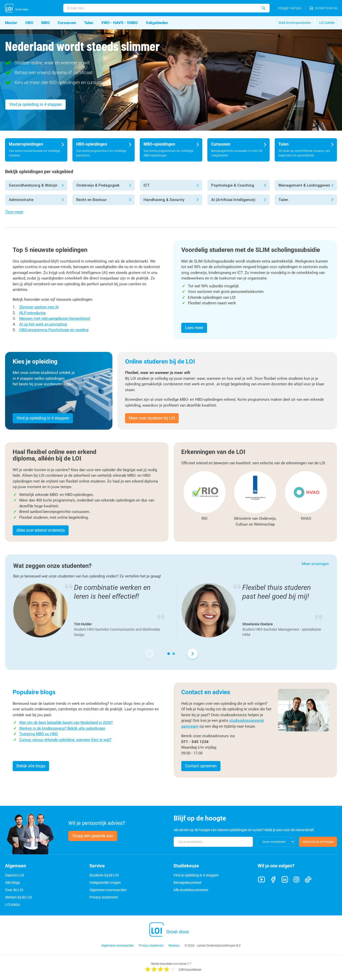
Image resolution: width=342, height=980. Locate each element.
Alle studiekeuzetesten (190, 890)
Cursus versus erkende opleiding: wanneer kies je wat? (65, 739)
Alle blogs (12, 883)
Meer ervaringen (315, 564)
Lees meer (194, 327)
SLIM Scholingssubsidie (294, 23)
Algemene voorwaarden (108, 890)
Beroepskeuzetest (187, 883)
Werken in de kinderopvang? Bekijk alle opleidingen (62, 728)
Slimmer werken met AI (39, 307)
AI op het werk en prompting (43, 324)
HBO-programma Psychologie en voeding (53, 330)
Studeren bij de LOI (104, 875)
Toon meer (14, 212)
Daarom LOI (14, 875)
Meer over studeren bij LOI (152, 418)
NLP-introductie (32, 313)
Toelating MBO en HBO (38, 734)
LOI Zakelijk (327, 23)
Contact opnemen (201, 766)
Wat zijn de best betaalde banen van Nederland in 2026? (66, 722)
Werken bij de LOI (18, 897)
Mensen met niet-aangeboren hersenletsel (54, 318)
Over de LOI (14, 890)
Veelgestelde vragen (105, 883)
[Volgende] (193, 654)
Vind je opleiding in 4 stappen (35, 104)
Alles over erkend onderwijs (40, 530)
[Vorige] (150, 654)
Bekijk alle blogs (30, 766)
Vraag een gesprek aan (92, 835)
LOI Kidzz (12, 905)
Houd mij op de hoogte (318, 842)
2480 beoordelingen (190, 969)
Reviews (174, 945)
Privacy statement (103, 897)
